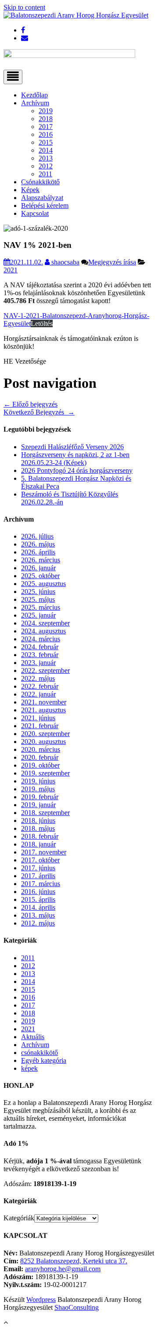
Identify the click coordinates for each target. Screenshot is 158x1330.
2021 (11, 270)
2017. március (40, 883)
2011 (45, 174)
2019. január (38, 804)
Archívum (35, 103)
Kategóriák (19, 1218)
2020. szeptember (45, 733)
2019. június (38, 781)
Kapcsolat (35, 213)
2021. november (43, 702)
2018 (46, 118)
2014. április (38, 907)
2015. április (38, 899)
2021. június (38, 718)
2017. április (38, 876)
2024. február (39, 647)
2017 (46, 126)
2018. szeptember (45, 812)
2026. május (38, 544)
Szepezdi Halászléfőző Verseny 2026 (72, 446)
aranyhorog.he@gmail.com (63, 1269)
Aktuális (32, 1036)
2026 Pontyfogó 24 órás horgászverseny (77, 470)
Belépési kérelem (44, 205)
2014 (46, 150)
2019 (46, 110)
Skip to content (24, 7)
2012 (46, 166)
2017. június (38, 868)
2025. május (38, 599)
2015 (46, 142)
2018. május (38, 828)
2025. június (38, 591)
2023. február (39, 654)
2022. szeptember (45, 670)
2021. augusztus (43, 710)
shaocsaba (64, 262)
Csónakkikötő (40, 182)
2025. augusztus (43, 583)
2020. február (39, 757)
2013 (46, 158)
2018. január (38, 844)
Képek (30, 189)
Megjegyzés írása (112, 262)
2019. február (39, 797)
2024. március (40, 639)
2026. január (38, 568)
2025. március (40, 607)
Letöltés (42, 323)
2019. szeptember (45, 773)
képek (29, 1068)
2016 (46, 134)
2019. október (40, 765)
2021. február (39, 725)
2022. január (38, 694)
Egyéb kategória (43, 1060)
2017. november (43, 852)
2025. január (38, 615)
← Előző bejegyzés (30, 404)
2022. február (39, 686)
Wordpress (41, 1299)
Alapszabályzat (42, 197)
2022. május (38, 678)
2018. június (38, 820)
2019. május (38, 789)
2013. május (38, 915)
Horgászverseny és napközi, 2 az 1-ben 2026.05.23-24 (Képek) (75, 458)
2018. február (39, 836)
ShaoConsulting (76, 1307)
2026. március (40, 560)
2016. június (38, 891)
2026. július (37, 536)
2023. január (38, 662)
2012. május (38, 923)
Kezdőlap (34, 95)
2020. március (40, 749)
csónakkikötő (39, 1052)
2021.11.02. (26, 262)
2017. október (40, 860)
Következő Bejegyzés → (39, 412)
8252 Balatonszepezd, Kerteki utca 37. (73, 1261)
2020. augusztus (43, 741)
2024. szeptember (45, 623)
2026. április (38, 552)
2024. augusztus (43, 631)
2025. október (40, 575)
